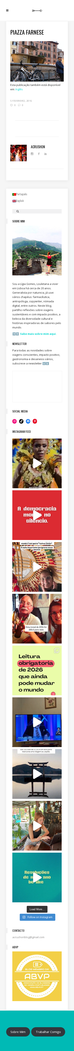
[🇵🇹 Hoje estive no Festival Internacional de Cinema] (37, 670)
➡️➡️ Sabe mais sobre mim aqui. (34, 334)
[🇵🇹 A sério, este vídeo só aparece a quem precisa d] (37, 774)
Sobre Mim (17, 1032)
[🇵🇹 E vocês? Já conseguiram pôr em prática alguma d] (37, 877)
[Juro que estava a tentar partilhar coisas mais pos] (37, 515)
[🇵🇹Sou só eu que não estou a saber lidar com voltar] (37, 826)
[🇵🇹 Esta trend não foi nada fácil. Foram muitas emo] (37, 619)
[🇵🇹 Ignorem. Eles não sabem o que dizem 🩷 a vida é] (37, 567)
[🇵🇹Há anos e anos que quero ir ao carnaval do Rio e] (37, 463)
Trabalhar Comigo (48, 1032)
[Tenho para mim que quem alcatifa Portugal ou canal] (37, 722)
